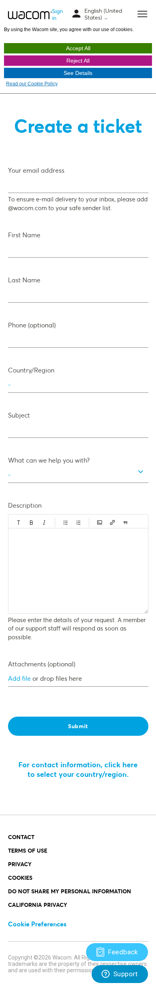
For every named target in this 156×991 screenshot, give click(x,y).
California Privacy (37, 904)
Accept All (78, 48)
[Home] (30, 14)
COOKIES (20, 877)
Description (25, 505)
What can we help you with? (49, 460)
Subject (19, 415)
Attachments (41, 664)
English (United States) (103, 14)
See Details (78, 73)
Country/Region (31, 370)
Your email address (36, 170)
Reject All (78, 60)
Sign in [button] (57, 14)
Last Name (24, 280)
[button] (19, 522)
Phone (32, 325)
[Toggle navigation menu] (76, 14)
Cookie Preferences (37, 924)
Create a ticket (78, 125)
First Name (24, 235)
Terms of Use (27, 850)
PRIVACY (20, 864)
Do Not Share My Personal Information (69, 891)
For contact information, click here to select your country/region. (78, 769)
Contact (21, 837)
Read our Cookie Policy (32, 84)
